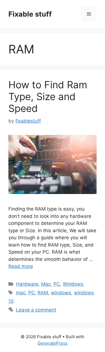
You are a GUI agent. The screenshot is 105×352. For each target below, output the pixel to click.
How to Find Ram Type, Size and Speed (47, 96)
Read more (20, 266)
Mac (46, 284)
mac (20, 292)
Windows (73, 284)
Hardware (27, 284)
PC (56, 284)
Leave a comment (36, 310)
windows (61, 292)
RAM (43, 292)
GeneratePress (52, 343)
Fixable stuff (30, 14)
